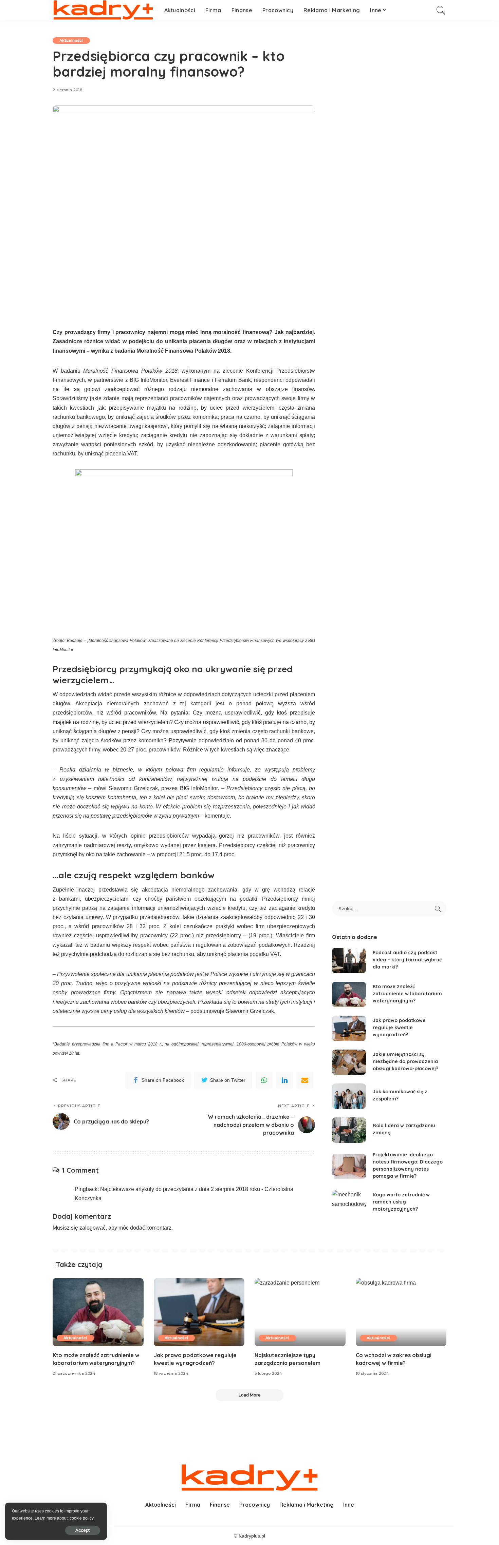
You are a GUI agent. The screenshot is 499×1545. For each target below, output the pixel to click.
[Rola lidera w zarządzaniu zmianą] (349, 1130)
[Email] (304, 1080)
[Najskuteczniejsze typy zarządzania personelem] (300, 1312)
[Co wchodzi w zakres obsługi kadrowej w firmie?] (401, 1312)
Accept (82, 1530)
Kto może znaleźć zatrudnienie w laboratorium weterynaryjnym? (407, 993)
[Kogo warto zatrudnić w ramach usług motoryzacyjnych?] (349, 1202)
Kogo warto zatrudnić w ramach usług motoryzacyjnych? (401, 1202)
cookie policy (82, 1518)
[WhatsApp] (264, 1080)
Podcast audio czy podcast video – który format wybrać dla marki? (407, 960)
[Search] (441, 10)
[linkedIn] (284, 1080)
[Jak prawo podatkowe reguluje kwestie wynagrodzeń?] (349, 1028)
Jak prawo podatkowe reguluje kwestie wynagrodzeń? (399, 1027)
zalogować (92, 1228)
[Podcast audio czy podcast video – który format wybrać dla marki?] (349, 960)
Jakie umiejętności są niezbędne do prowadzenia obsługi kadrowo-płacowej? (405, 1061)
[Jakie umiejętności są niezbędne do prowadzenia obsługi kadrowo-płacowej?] (349, 1062)
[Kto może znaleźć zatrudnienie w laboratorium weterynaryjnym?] (349, 994)
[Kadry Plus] (103, 10)
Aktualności (71, 40)
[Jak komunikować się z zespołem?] (349, 1096)
